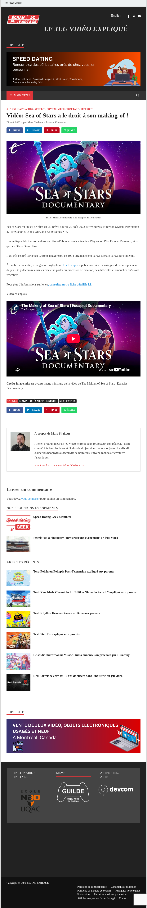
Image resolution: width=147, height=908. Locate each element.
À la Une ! (12, 109)
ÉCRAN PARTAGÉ (38, 883)
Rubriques (87, 109)
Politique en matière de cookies (94, 890)
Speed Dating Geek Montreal (52, 516)
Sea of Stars (68, 401)
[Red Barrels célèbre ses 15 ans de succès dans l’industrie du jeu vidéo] (18, 676)
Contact (123, 898)
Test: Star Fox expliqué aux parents (56, 634)
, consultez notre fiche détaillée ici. (70, 284)
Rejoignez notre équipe (127, 890)
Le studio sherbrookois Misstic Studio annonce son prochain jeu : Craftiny (81, 655)
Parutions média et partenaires (110, 894)
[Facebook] (128, 16)
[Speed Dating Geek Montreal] (18, 517)
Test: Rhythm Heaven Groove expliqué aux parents (66, 613)
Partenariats (83, 894)
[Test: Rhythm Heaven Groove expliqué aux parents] (18, 613)
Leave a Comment (56, 122)
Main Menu (22, 95)
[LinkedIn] (133, 16)
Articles (39, 109)
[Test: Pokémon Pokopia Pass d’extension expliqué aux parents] (18, 571)
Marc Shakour (35, 122)
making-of (26, 401)
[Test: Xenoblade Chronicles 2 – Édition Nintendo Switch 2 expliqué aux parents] (18, 592)
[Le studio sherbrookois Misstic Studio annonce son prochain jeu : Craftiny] (18, 655)
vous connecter (30, 498)
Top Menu (16, 3)
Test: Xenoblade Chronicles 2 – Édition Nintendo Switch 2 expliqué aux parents (84, 592)
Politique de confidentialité (92, 886)
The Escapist (70, 265)
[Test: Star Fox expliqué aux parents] (18, 634)
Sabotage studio (46, 401)
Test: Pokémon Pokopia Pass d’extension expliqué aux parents (73, 571)
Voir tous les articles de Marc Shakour (59, 465)
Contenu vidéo (56, 109)
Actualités (26, 109)
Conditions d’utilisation (123, 886)
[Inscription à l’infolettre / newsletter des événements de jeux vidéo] (18, 538)
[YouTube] (139, 16)
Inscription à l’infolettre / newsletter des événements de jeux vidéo (75, 537)
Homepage (72, 109)
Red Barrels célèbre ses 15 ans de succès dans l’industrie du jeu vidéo (77, 676)
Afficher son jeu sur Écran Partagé (96, 898)
